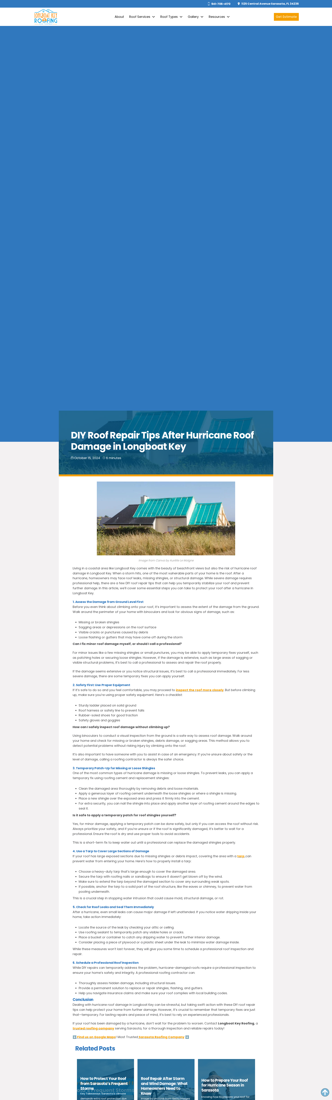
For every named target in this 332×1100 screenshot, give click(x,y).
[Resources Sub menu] (228, 16)
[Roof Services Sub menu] (153, 16)
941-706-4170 (221, 4)
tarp (241, 856)
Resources (217, 17)
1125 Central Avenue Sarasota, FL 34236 (270, 4)
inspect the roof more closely (200, 690)
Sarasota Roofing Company (161, 1037)
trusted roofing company (93, 1028)
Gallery (193, 17)
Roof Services (139, 17)
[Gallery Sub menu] (202, 16)
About (119, 17)
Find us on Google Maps (96, 1037)
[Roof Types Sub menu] (181, 16)
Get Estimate (286, 17)
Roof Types (169, 17)
